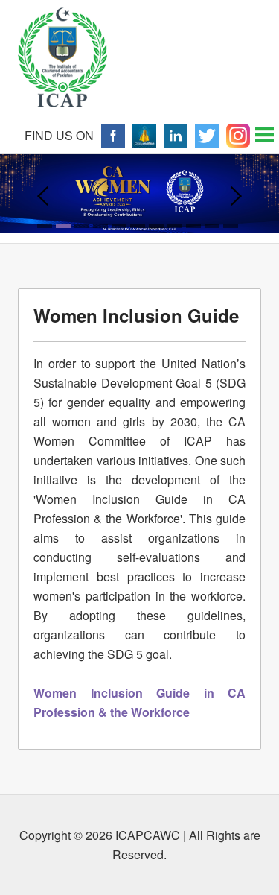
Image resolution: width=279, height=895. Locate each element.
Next (236, 196)
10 (212, 226)
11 (230, 226)
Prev (42, 196)
